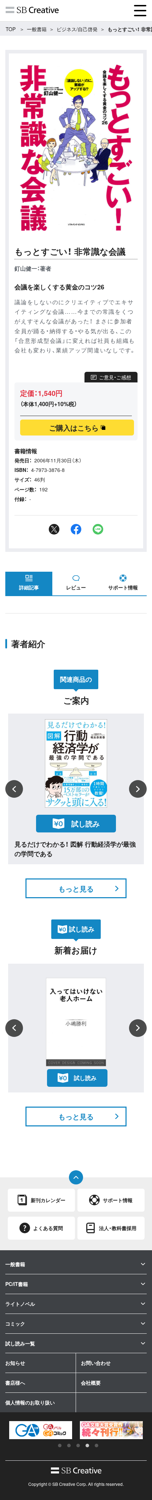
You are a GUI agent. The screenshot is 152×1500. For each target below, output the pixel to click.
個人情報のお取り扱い (30, 1402)
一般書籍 (37, 29)
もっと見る (76, 888)
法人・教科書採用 (117, 1227)
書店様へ (15, 1382)
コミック (15, 1323)
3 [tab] (78, 1445)
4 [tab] (87, 1445)
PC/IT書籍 (16, 1283)
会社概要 (91, 1382)
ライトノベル (20, 1303)
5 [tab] (96, 1445)
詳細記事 (29, 587)
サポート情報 (123, 587)
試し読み (85, 823)
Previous (14, 789)
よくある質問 (48, 1227)
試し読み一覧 (20, 1343)
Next (138, 789)
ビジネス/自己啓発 (77, 29)
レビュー (76, 587)
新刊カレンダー (48, 1200)
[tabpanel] (42, 1430)
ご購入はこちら (74, 427)
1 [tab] (60, 1445)
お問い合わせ (96, 1363)
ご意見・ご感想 (115, 377)
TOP (11, 29)
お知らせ (15, 1363)
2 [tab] (69, 1445)
